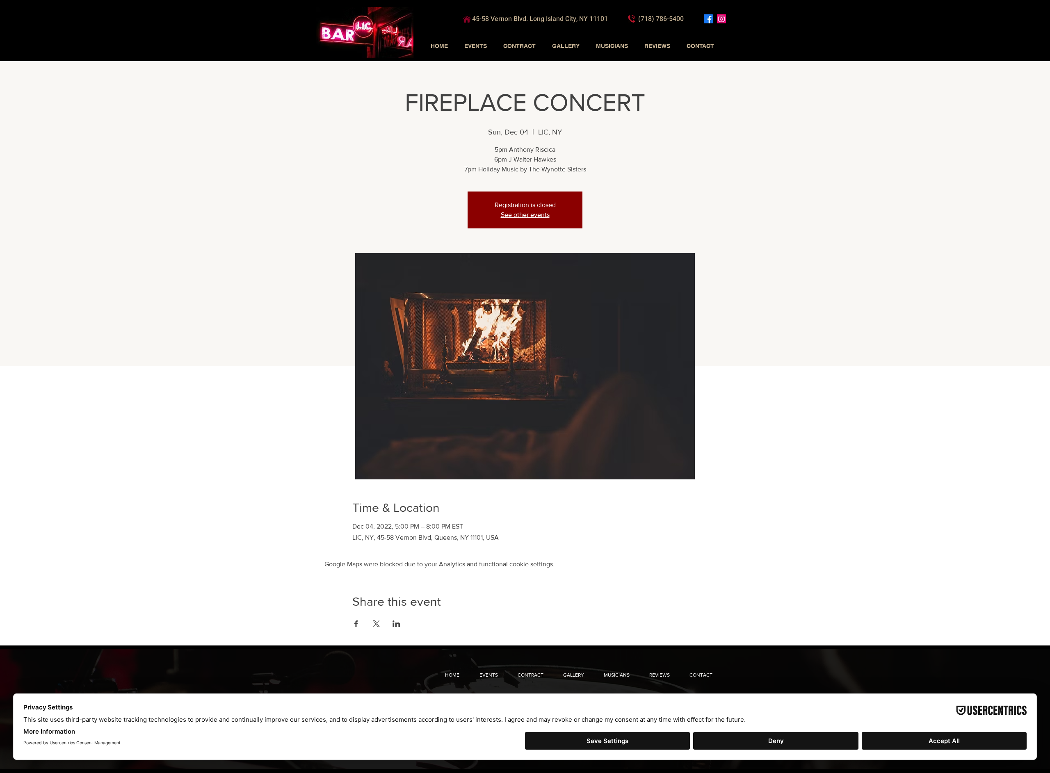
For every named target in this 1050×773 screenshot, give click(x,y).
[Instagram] (721, 18)
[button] (475, 46)
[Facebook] (708, 18)
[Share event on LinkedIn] (396, 623)
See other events (525, 214)
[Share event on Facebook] (356, 623)
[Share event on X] (376, 623)
